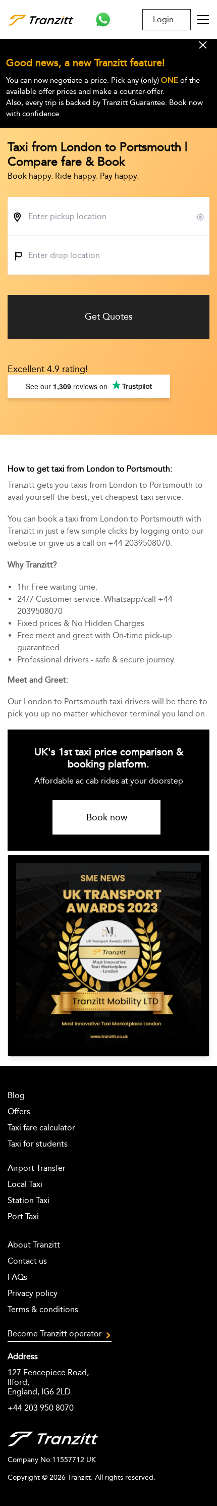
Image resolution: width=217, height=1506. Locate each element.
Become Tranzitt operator (55, 1333)
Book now (106, 817)
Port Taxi (23, 1216)
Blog (16, 1095)
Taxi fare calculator (41, 1127)
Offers (19, 1111)
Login (163, 19)
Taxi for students (38, 1144)
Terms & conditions (43, 1309)
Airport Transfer (37, 1168)
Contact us (27, 1261)
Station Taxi (28, 1200)
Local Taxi (25, 1184)
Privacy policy (33, 1293)
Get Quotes (109, 316)
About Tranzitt (34, 1245)
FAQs (17, 1277)
